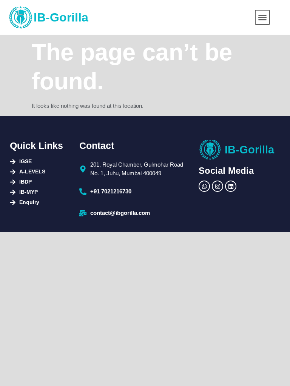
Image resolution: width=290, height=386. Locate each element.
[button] (262, 17)
